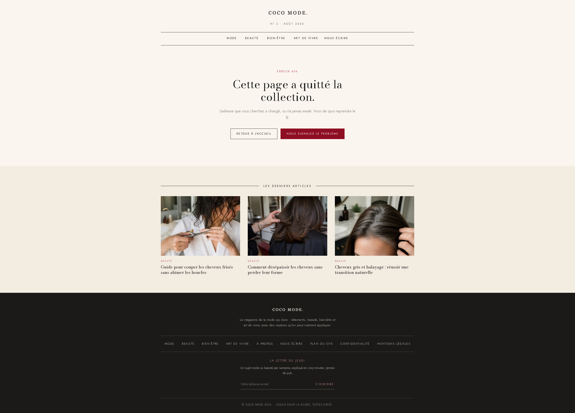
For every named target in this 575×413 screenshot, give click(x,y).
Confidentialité (355, 344)
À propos (265, 344)
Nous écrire (336, 38)
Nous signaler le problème (312, 134)
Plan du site (321, 344)
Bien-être (276, 38)
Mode (232, 38)
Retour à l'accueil (254, 134)
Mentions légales (393, 344)
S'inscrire (325, 384)
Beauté (252, 38)
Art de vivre (306, 38)
